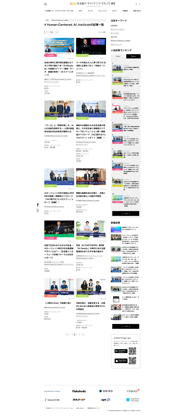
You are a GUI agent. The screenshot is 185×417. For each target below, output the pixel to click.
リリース (90, 10)
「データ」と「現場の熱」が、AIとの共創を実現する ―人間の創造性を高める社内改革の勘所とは (59, 128)
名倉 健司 (47, 271)
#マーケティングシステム (51, 81)
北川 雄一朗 (79, 156)
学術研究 (125, 10)
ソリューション (102, 10)
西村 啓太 (79, 151)
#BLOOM (114, 37)
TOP (47, 20)
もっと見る (125, 213)
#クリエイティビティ (100, 75)
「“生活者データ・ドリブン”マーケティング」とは (58, 408)
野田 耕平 (85, 151)
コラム (80, 10)
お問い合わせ (137, 10)
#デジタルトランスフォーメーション (92, 256)
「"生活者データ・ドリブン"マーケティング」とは (58, 10)
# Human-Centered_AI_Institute (59, 20)
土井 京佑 (47, 93)
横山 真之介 (47, 319)
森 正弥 (46, 88)
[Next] (83, 334)
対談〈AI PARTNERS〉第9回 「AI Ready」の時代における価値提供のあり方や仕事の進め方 (90, 248)
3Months (133, 56)
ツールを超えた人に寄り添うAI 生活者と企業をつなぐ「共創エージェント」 (91, 66)
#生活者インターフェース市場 (55, 262)
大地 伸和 (79, 207)
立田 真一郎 (79, 264)
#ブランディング (116, 44)
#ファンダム (115, 33)
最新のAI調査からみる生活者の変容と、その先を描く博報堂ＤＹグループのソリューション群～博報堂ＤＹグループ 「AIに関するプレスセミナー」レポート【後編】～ (91, 131)
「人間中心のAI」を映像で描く (57, 303)
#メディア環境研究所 (88, 73)
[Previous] (67, 334)
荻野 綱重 (52, 147)
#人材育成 (79, 73)
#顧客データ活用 (49, 79)
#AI (77, 142)
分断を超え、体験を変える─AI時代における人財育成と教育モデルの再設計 (90, 306)
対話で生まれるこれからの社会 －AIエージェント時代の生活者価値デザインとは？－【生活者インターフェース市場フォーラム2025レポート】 (59, 251)
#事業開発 (114, 25)
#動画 (80, 200)
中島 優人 (79, 161)
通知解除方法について (93, 408)
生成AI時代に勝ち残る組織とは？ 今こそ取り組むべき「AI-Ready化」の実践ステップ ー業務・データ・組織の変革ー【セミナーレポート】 (59, 69)
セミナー (114, 10)
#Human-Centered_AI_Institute (62, 79)
